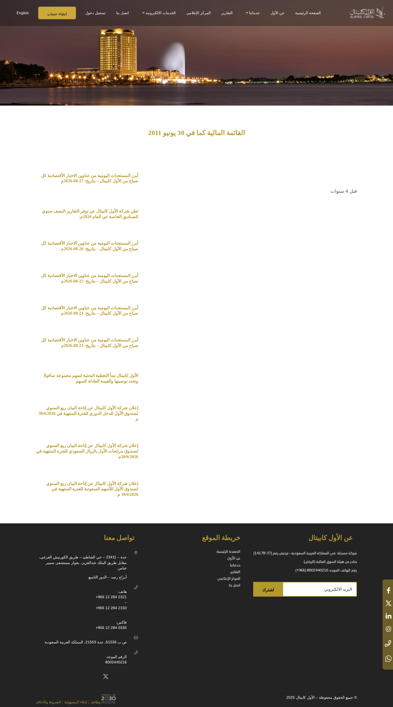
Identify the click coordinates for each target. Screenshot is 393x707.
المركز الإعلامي (228, 579)
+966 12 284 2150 (111, 608)
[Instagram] (70, 677)
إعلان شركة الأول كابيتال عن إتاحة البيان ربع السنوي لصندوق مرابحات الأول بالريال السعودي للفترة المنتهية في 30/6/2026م (87, 451)
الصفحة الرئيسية (228, 552)
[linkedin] (388, 616)
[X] (106, 677)
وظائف (95, 702)
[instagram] (388, 629)
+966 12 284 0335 (111, 627)
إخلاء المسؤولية (75, 702)
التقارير (235, 572)
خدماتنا (235, 565)
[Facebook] (82, 677)
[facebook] (388, 590)
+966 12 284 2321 (111, 597)
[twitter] (388, 603)
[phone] (388, 644)
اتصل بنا (234, 585)
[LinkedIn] (94, 677)
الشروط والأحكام (48, 702)
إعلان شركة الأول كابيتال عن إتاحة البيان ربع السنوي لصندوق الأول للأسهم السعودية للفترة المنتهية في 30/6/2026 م (92, 489)
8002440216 (116, 662)
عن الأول (233, 558)
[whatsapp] (388, 658)
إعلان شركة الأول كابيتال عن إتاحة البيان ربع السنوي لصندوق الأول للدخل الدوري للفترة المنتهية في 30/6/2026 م (87, 413)
